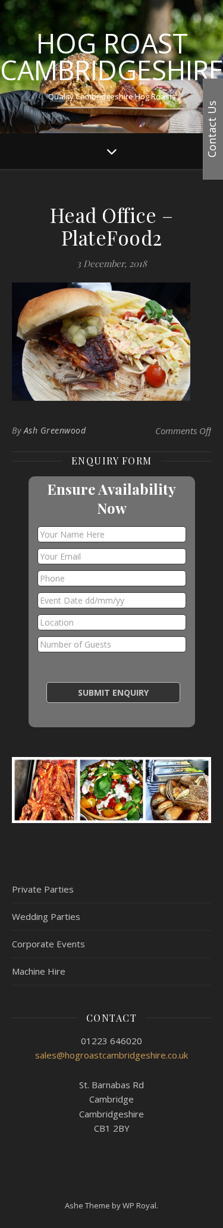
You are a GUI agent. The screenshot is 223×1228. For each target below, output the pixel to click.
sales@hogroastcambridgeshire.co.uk (111, 1055)
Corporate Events (48, 944)
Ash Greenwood (55, 430)
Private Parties (43, 889)
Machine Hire (38, 971)
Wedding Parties (46, 916)
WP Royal (139, 1205)
